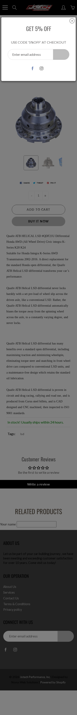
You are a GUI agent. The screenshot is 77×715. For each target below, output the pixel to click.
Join (61, 54)
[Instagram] (41, 68)
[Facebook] (32, 68)
